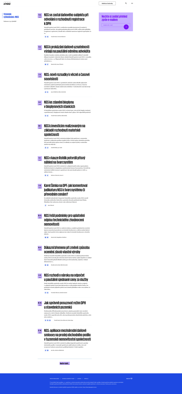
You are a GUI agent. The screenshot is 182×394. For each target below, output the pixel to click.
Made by (128, 378)
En (132, 3)
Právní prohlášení (54, 378)
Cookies (79, 378)
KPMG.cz (86, 378)
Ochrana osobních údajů (68, 378)
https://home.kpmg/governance (90, 387)
